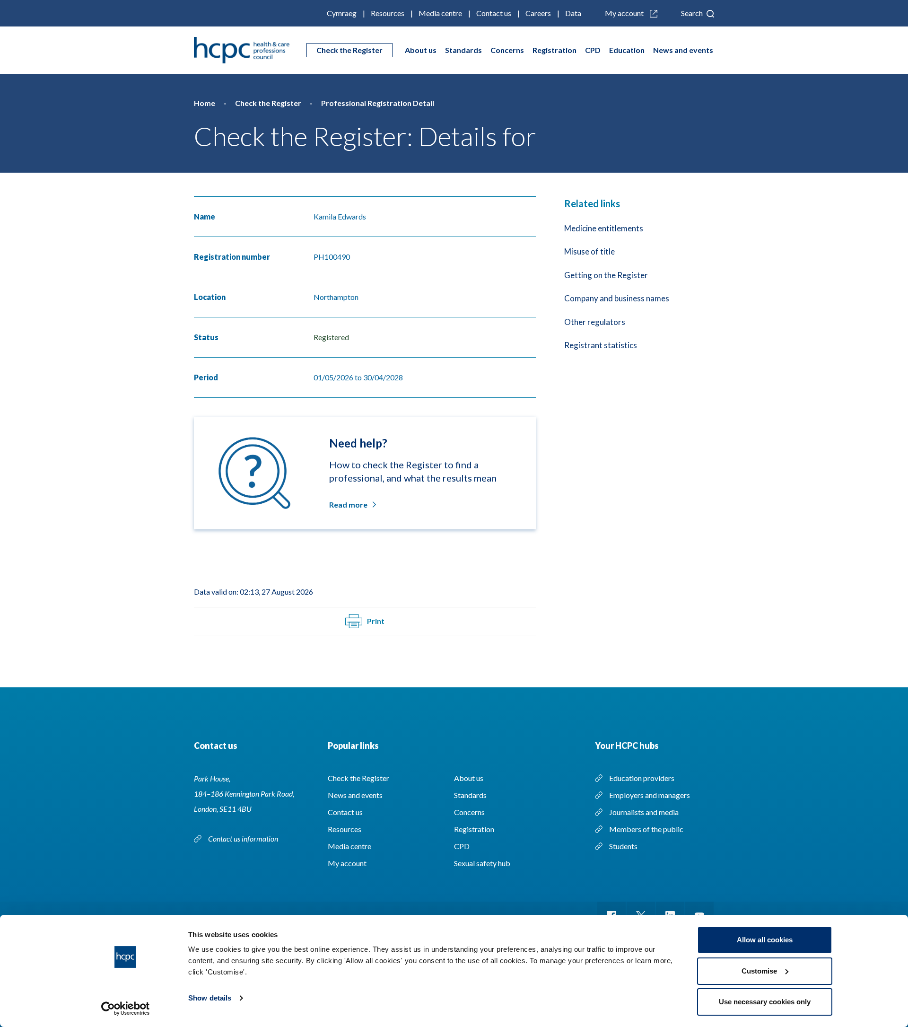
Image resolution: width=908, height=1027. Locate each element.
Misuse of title (589, 251)
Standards (463, 49)
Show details (209, 998)
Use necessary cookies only (765, 1002)
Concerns (507, 49)
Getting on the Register (606, 275)
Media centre (440, 13)
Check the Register (349, 49)
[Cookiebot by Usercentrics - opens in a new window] (125, 1008)
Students (623, 846)
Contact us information (243, 838)
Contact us (493, 13)
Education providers (641, 777)
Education (627, 49)
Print (375, 620)
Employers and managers (649, 794)
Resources (387, 13)
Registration (554, 49)
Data (573, 13)
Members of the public (646, 829)
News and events (683, 49)
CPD (593, 49)
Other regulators (594, 322)
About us (421, 49)
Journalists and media (644, 812)
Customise (759, 971)
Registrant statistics (600, 345)
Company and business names (616, 298)
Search (692, 13)
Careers (538, 13)
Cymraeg (342, 13)
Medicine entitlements (603, 228)
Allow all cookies (765, 940)
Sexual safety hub (482, 863)
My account (625, 13)
